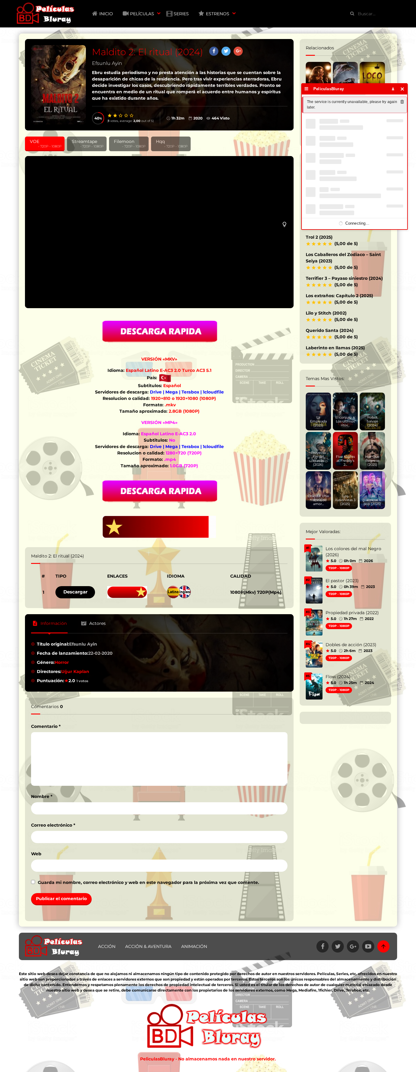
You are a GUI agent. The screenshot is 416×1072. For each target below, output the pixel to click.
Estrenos (217, 13)
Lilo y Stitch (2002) (326, 313)
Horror (62, 662)
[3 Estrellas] (121, 115)
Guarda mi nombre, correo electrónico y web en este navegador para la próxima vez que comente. (148, 882)
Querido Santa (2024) (330, 330)
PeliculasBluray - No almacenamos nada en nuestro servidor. (208, 1059)
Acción (106, 946)
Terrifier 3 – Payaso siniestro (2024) (344, 278)
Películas (142, 13)
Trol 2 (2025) (319, 237)
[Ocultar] (402, 88)
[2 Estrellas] (115, 115)
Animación (194, 946)
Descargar (75, 592)
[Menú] (306, 88)
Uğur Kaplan (75, 671)
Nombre (41, 796)
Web (36, 854)
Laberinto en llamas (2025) (335, 348)
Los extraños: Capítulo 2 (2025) (339, 295)
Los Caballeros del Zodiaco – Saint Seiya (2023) (343, 258)
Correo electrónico (53, 825)
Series (181, 13)
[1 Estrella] (110, 115)
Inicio (106, 13)
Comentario (46, 726)
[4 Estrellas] (126, 115)
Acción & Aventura (148, 946)
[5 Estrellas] (132, 115)
